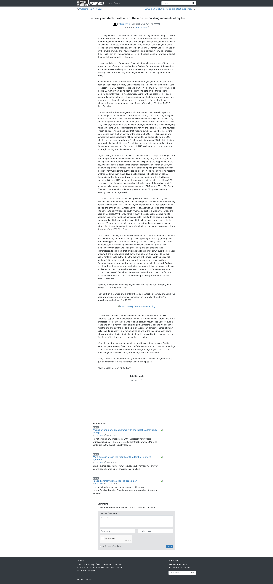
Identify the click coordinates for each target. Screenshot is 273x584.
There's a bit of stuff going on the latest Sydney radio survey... (173, 9)
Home (109, 3)
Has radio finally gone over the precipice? (115, 481)
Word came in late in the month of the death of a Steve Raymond (122, 458)
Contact (118, 3)
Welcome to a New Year (90, 9)
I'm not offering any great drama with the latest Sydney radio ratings (125, 431)
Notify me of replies (111, 546)
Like (135, 380)
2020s (156, 24)
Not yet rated (142, 27)
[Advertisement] (136, 402)
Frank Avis (99, 435)
